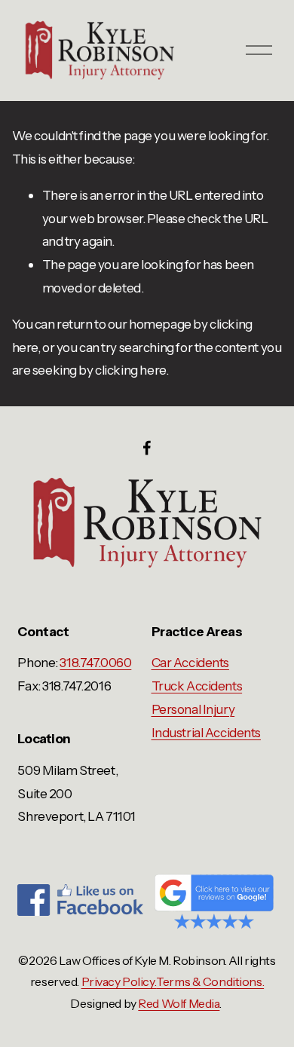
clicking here (130, 370)
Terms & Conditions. (210, 981)
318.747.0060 (95, 662)
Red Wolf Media (178, 1003)
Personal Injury (193, 709)
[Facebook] (147, 447)
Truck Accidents (197, 685)
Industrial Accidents (206, 732)
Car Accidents (190, 662)
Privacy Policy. (119, 981)
